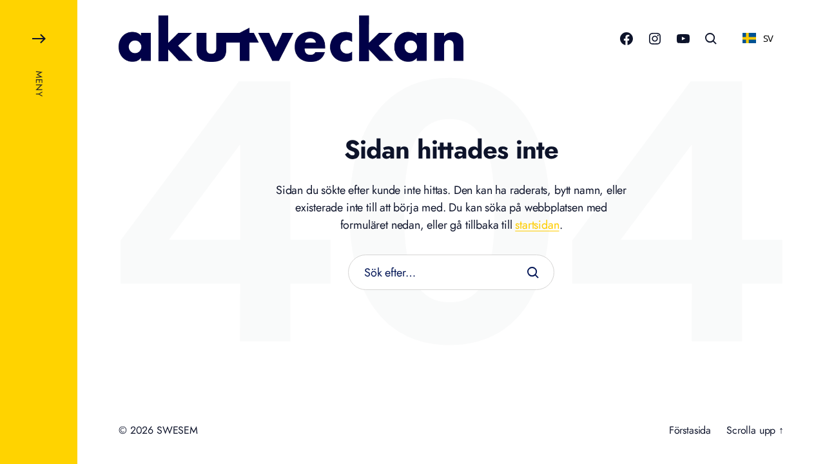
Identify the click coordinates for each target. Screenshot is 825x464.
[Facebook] (626, 38)
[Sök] (533, 272)
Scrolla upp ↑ (755, 430)
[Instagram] (655, 38)
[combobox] (758, 38)
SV (768, 38)
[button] (38, 232)
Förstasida (690, 430)
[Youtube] (683, 38)
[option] (758, 38)
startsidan (537, 225)
